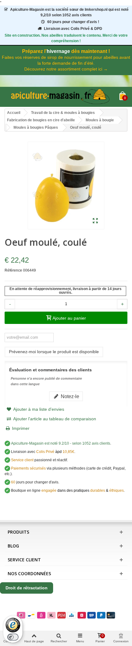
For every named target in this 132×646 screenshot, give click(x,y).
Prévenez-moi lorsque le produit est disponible (54, 351)
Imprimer (20, 428)
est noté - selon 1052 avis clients (60, 443)
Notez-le (69, 396)
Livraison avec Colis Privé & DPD (73, 28)
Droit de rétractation (27, 587)
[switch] (12, 637)
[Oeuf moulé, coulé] (95, 221)
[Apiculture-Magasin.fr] (62, 97)
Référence (13, 270)
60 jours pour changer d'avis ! (73, 22)
